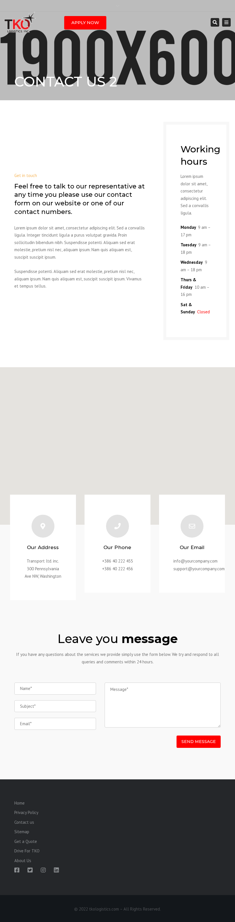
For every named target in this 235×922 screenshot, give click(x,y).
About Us (22, 860)
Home (19, 803)
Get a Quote (25, 841)
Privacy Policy (26, 812)
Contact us (24, 822)
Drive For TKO (27, 851)
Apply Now (85, 22)
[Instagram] (43, 870)
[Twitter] (30, 870)
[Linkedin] (56, 870)
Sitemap (21, 831)
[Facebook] (16, 870)
